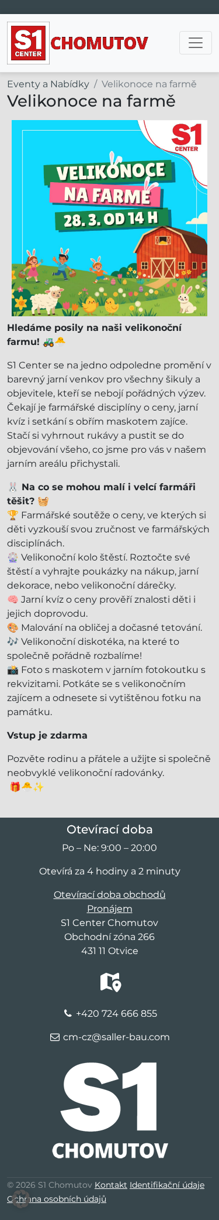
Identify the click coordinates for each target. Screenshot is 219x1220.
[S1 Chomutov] (79, 30)
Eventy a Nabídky (48, 84)
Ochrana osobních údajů (56, 1199)
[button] (21, 1199)
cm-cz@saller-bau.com (116, 1037)
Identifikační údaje (167, 1185)
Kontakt (111, 1185)
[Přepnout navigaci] (195, 42)
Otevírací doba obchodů (110, 894)
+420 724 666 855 (116, 1013)
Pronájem (110, 908)
